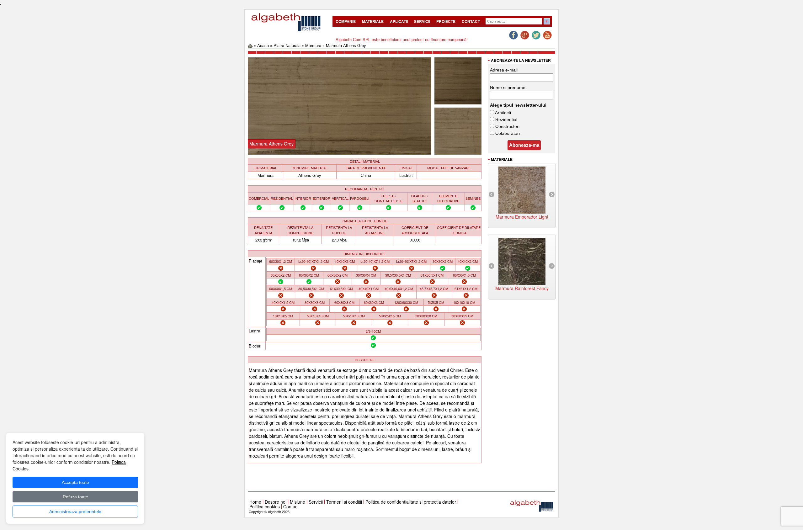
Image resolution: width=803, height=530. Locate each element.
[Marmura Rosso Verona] (521, 260)
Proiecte (445, 21)
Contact (471, 21)
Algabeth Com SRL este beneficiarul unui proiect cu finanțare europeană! (402, 39)
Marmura (313, 45)
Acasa (263, 45)
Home (255, 502)
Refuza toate (75, 496)
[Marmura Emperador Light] (521, 189)
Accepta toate (75, 482)
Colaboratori (507, 133)
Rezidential (505, 119)
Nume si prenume (507, 87)
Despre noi (275, 502)
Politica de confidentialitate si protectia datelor (410, 502)
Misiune (297, 502)
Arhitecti (502, 112)
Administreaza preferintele (75, 511)
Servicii (422, 21)
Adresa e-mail (504, 69)
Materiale (373, 21)
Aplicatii (399, 21)
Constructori (506, 126)
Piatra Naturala (287, 45)
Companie (346, 21)
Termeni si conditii (344, 502)
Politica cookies (264, 506)
